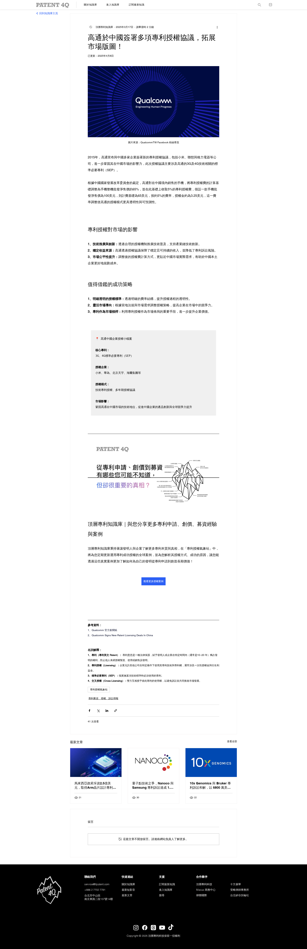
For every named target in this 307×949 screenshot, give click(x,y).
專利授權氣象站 (98, 689)
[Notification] (270, 4)
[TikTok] (170, 927)
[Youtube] (162, 927)
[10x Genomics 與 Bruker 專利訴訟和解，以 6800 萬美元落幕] (211, 762)
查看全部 (232, 741)
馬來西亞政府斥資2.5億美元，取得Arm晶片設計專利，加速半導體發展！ (95, 785)
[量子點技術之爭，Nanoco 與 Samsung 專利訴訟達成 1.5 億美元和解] (153, 762)
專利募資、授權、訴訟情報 (103, 698)
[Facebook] (144, 927)
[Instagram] (136, 927)
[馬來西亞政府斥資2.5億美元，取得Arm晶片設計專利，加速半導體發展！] (96, 762)
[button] (136, 4)
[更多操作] (217, 27)
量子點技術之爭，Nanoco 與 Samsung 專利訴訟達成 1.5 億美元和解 (153, 785)
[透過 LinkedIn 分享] (107, 710)
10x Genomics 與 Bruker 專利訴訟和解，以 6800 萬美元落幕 (210, 785)
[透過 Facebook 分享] (89, 710)
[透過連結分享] (115, 710)
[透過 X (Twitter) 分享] (98, 710)
